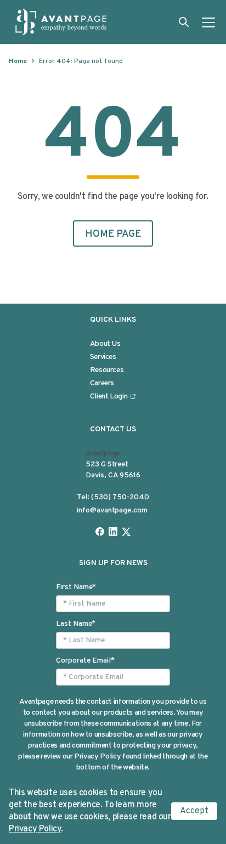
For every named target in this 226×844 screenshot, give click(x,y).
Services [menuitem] (103, 357)
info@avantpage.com (112, 510)
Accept (194, 811)
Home (18, 61)
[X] (126, 531)
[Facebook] (99, 531)
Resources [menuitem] (107, 370)
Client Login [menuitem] (109, 396)
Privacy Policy (35, 829)
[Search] (184, 22)
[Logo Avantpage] (61, 22)
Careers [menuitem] (102, 383)
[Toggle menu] (208, 22)
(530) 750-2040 (120, 497)
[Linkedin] (113, 531)
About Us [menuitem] (105, 344)
